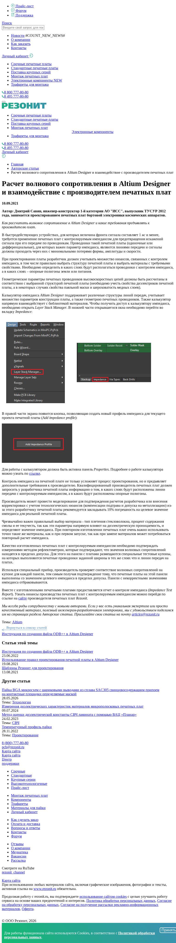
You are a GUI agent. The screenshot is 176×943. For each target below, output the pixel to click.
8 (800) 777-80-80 (15, 743)
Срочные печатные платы (31, 64)
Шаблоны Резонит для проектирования (32, 668)
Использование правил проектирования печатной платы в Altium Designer (60, 660)
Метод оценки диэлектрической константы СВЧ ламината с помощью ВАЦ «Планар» (69, 715)
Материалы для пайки (28, 808)
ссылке (34, 473)
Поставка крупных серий (31, 72)
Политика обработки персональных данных (120, 901)
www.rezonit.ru (44, 889)
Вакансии (18, 856)
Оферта (27, 909)
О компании (20, 40)
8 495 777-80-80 (16, 96)
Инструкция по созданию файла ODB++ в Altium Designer (47, 651)
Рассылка (18, 860)
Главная (17, 164)
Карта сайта (11, 751)
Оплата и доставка (25, 824)
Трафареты (19, 804)
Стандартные (21, 775)
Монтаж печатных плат (29, 76)
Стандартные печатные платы (34, 68)
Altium (17, 622)
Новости (18, 35)
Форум (21, 11)
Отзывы (17, 844)
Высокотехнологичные (29, 784)
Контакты (18, 48)
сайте (22, 598)
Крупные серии (23, 779)
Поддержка (24, 15)
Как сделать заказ (24, 820)
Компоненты (21, 800)
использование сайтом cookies (103, 896)
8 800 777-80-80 (16, 92)
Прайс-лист (25, 6)
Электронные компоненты (36, 80)
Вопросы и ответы (25, 828)
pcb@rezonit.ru (13, 747)
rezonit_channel (13, 872)
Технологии (21, 702)
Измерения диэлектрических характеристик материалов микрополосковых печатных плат (72, 706)
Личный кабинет (15, 56)
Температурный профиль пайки (27, 727)
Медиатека (19, 852)
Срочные (18, 771)
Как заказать (20, 44)
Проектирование (25, 735)
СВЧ (15, 723)
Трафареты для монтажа (30, 84)
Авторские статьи (25, 168)
